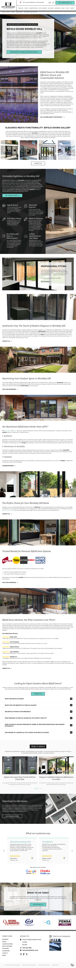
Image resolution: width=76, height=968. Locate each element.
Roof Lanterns (43, 8)
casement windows (7, 808)
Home (3, 12)
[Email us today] (50, 3)
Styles (13, 12)
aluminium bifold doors (27, 808)
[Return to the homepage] (8, 5)
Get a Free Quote (64, 2)
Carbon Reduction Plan (44, 965)
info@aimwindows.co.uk (30, 950)
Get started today (11, 195)
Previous (2, 150)
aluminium (8, 430)
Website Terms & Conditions (29, 965)
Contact (72, 8)
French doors (38, 37)
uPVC (15, 430)
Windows (20, 8)
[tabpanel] (19, 770)
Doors (26, 8)
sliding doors (29, 37)
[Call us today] (53, 3)
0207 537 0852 (26, 947)
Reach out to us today (8, 510)
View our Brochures (12, 816)
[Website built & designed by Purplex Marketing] (72, 965)
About (63, 8)
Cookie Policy (55, 965)
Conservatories (33, 8)
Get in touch (45, 281)
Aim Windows (22, 811)
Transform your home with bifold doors (23, 52)
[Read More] (31, 872)
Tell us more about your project (51, 117)
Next (73, 150)
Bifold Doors (19, 12)
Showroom (57, 8)
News (67, 8)
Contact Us (38, 163)
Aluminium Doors (8, 465)
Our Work (50, 8)
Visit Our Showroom (9, 389)
